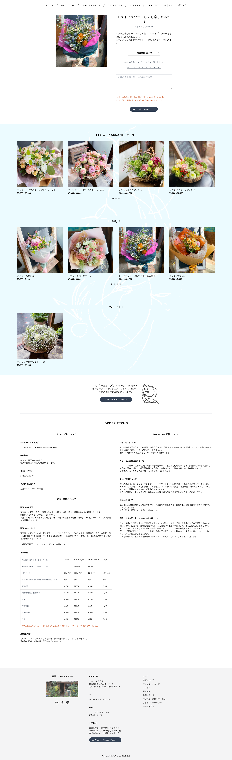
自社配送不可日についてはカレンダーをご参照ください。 (44, 544)
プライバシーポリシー (152, 703)
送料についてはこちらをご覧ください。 (144, 68)
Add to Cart (143, 109)
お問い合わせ (148, 695)
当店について (148, 680)
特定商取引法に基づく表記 (154, 699)
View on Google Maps (105, 740)
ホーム (145, 676)
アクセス (146, 688)
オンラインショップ (151, 684)
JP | (168, 5)
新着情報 (146, 691)
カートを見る (148, 706)
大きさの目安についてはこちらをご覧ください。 (143, 62)
